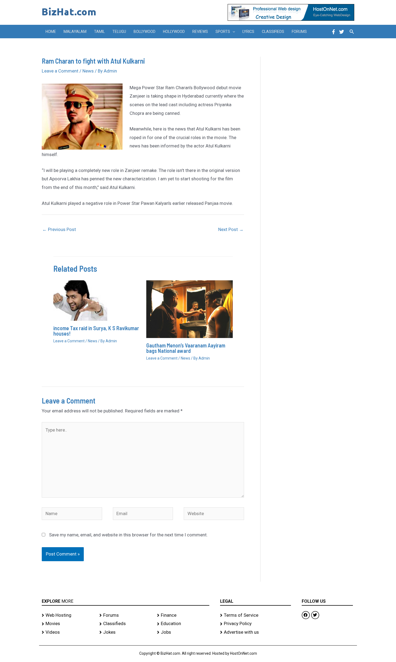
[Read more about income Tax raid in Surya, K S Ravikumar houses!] (80, 300)
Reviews (200, 31)
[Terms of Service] (255, 615)
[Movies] (68, 623)
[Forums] (125, 615)
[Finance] (183, 615)
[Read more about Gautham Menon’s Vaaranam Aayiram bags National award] (189, 308)
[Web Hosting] (68, 615)
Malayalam (75, 31)
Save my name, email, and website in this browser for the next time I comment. (128, 534)
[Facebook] (333, 31)
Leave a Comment (60, 71)
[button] (232, 31)
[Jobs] (183, 632)
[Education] (183, 623)
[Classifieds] (125, 623)
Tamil (99, 31)
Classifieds (273, 31)
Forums (299, 31)
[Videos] (68, 632)
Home (51, 31)
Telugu (119, 31)
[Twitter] (341, 31)
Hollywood (174, 31)
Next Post (231, 229)
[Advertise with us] (255, 632)
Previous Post (59, 229)
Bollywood (144, 31)
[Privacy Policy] (255, 623)
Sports (223, 31)
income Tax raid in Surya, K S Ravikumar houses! (96, 331)
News (88, 71)
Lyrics (248, 31)
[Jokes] (125, 632)
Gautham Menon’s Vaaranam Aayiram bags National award (185, 348)
